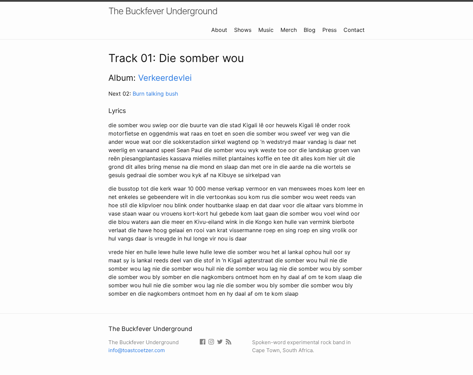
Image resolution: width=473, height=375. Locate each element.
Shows (242, 29)
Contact (354, 29)
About (219, 29)
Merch (288, 29)
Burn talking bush (155, 93)
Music (266, 29)
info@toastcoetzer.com (136, 350)
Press (329, 29)
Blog (309, 29)
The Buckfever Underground (162, 11)
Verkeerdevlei (165, 78)
